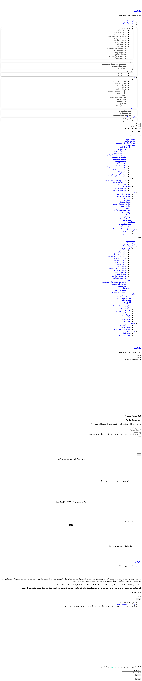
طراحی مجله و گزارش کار (117, 174)
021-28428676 (71, 525)
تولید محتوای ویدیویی (119, 190)
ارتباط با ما (131, 230)
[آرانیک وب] (125, 7)
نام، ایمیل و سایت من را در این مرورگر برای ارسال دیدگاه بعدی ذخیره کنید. (113, 434)
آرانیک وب (137, 11)
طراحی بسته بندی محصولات (116, 167)
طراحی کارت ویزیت (119, 151)
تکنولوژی (127, 200)
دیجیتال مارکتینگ (125, 202)
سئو (129, 178)
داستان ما (131, 222)
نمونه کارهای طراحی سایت (125, 143)
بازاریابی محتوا (126, 206)
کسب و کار (127, 220)
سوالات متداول (125, 226)
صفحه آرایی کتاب (120, 172)
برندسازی (127, 208)
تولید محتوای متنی (120, 188)
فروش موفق (126, 212)
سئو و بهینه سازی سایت (122, 210)
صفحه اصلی (130, 139)
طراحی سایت (130, 141)
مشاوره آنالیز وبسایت (119, 182)
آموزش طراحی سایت (123, 194)
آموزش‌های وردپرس (124, 196)
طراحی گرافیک (125, 147)
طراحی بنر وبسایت (119, 176)
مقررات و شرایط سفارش (122, 228)
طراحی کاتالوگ (121, 163)
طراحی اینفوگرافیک (119, 159)
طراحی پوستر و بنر (119, 168)
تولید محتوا (127, 186)
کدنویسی (127, 216)
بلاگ (133, 192)
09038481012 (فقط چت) (65, 502)
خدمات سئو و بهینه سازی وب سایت (114, 180)
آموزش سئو (122, 184)
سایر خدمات (130, 145)
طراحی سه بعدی (120, 161)
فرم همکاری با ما (125, 233)
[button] (71, 124)
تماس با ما (127, 231)
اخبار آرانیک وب (125, 198)
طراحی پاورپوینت (120, 170)
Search (138, 126)
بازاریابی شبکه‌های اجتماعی (121, 204)
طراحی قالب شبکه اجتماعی (116, 155)
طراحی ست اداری (120, 153)
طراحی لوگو (122, 149)
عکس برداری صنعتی (119, 157)
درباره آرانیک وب (125, 224)
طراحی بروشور (121, 165)
